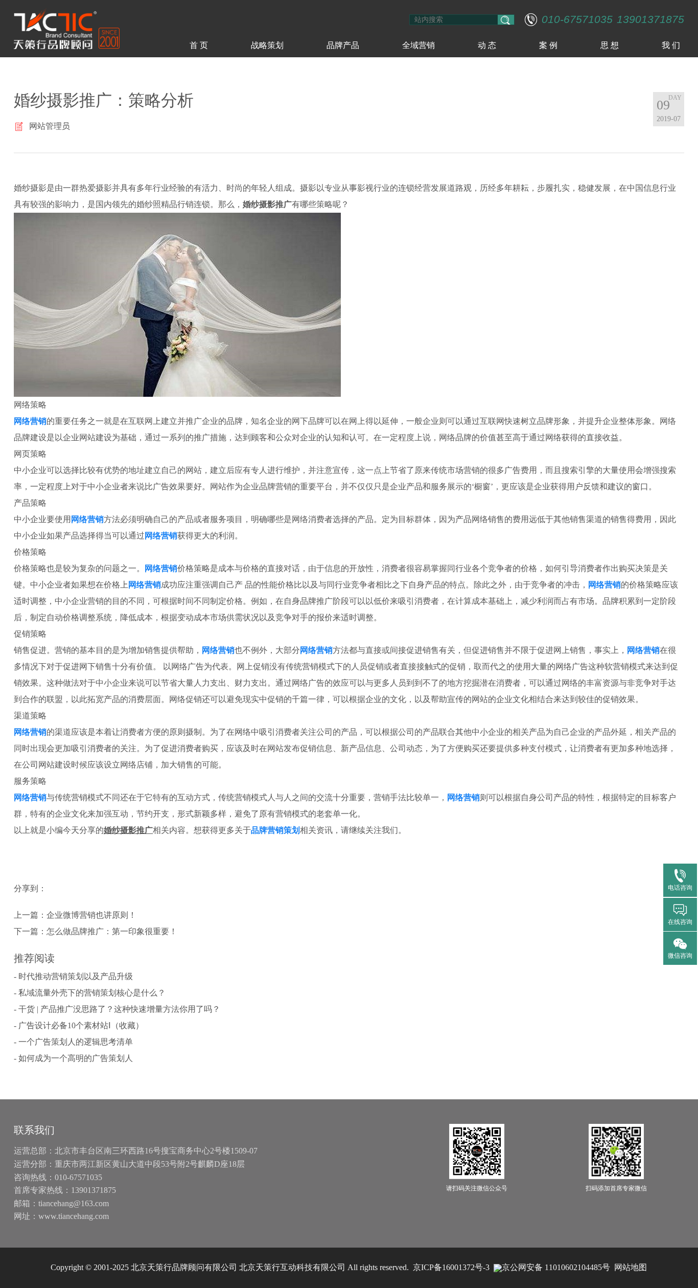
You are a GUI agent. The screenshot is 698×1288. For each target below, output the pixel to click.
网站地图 (630, 1267)
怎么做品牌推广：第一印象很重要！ (111, 931)
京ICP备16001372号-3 (451, 1267)
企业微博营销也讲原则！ (91, 915)
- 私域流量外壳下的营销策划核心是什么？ (90, 992)
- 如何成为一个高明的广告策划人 (73, 1058)
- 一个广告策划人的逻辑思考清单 (73, 1041)
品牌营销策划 (275, 830)
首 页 (199, 45)
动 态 (487, 45)
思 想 (609, 45)
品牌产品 (343, 45)
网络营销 (30, 421)
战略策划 (267, 45)
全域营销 (418, 45)
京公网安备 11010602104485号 (556, 1267)
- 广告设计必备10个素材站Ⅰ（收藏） (79, 1025)
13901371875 (650, 19)
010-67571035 (577, 19)
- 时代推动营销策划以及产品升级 (73, 976)
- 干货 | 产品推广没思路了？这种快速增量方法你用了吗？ (117, 1009)
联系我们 (34, 1130)
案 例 (548, 45)
